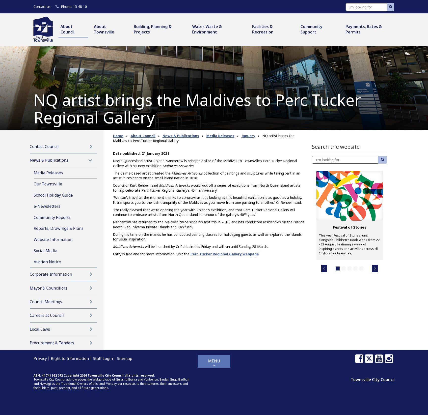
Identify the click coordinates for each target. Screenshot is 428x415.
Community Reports (52, 217)
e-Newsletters (47, 206)
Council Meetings (46, 301)
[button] (324, 268)
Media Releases (48, 173)
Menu (214, 361)
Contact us (42, 6)
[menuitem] (73, 29)
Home (118, 135)
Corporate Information (51, 274)
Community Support (311, 29)
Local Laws (40, 329)
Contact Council (44, 146)
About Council (67, 29)
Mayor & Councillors (48, 288)
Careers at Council (47, 315)
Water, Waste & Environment (207, 29)
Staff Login (103, 358)
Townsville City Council (373, 379)
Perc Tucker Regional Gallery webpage (224, 254)
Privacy (40, 358)
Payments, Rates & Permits (364, 29)
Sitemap (124, 358)
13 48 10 (74, 6)
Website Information (53, 239)
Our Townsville (48, 184)
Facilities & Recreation (262, 29)
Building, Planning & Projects (153, 29)
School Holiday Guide (53, 195)
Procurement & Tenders (52, 343)
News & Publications (49, 160)
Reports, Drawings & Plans (58, 228)
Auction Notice (47, 262)
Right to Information (70, 358)
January (248, 135)
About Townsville (104, 29)
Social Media (45, 250)
